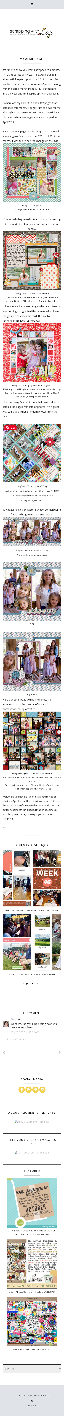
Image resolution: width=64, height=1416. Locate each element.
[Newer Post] (4, 1052)
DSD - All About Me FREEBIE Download (32, 1292)
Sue (13, 1019)
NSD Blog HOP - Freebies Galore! (32, 1349)
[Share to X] (27, 984)
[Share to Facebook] (33, 984)
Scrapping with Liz (36, 1395)
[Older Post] (59, 1052)
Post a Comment (17, 1039)
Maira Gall (32, 1406)
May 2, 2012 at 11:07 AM (25, 1032)
